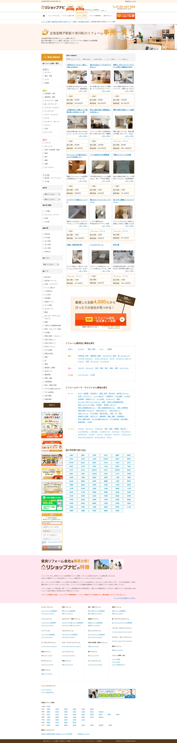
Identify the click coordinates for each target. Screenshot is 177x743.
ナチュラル (99, 429)
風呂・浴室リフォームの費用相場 (96, 611)
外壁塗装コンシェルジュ (84, 734)
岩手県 (57, 709)
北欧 (106, 429)
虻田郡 (94, 485)
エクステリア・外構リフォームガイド (71, 625)
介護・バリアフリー (84, 396)
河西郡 (129, 503)
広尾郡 (71, 507)
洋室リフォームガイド (93, 646)
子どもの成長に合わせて (100, 419)
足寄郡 (83, 507)
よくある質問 (55, 741)
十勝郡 (94, 507)
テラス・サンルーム (101, 358)
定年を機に (124, 419)
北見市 (83, 459)
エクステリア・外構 (109, 356)
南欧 (110, 429)
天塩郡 (129, 492)
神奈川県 (101, 711)
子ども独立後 (114, 419)
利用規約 (44, 542)
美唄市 (94, 462)
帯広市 (71, 459)
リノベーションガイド (46, 637)
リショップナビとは (53, 15)
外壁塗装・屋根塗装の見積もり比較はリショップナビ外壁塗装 (56, 734)
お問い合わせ (46, 741)
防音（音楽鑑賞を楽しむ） (87, 408)
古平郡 (71, 488)
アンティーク (126, 434)
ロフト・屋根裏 (83, 393)
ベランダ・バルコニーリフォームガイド (122, 632)
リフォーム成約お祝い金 (47, 692)
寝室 (111, 413)
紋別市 (71, 466)
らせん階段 (118, 396)
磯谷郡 (83, 485)
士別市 (83, 466)
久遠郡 (117, 481)
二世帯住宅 (109, 396)
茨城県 (48, 711)
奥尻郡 (94, 481)
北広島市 (94, 473)
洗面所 (109, 349)
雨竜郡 (117, 488)
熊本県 (74, 725)
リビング (81, 368)
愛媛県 (65, 722)
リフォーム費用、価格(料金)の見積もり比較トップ (56, 21)
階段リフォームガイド (117, 650)
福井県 (74, 714)
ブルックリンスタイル (85, 437)
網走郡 (117, 496)
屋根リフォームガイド (117, 613)
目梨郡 (117, 510)
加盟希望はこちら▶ (130, 1)
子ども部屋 (94, 413)
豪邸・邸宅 (103, 393)
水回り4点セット (114, 410)
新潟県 (48, 714)
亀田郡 (94, 477)
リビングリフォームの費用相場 (69, 634)
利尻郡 (106, 496)
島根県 (57, 719)
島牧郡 (129, 481)
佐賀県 (57, 725)
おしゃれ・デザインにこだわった (89, 402)
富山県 (57, 714)
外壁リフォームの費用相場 (68, 611)
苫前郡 (117, 492)
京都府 (65, 717)
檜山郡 (71, 481)
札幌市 (71, 455)
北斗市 (117, 473)
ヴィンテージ (125, 431)
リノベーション (83, 375)
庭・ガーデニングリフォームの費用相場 (122, 622)
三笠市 (106, 466)
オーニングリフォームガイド (95, 664)
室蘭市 (117, 455)
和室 (101, 368)
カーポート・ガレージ (123, 358)
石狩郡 (129, 473)
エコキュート (110, 399)
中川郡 (83, 492)
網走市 (117, 459)
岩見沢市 (106, 459)
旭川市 (106, 455)
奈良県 (91, 717)
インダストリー (105, 431)
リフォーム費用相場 (95, 15)
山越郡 (129, 477)
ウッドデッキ (104, 361)
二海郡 (117, 477)
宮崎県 (91, 725)
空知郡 (94, 488)
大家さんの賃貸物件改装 (115, 402)
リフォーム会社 (116, 662)
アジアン (81, 429)
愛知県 (117, 714)
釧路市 (129, 455)
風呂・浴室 (91, 349)
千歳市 (129, 466)
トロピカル (94, 431)
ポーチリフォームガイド (47, 664)
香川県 (57, 722)
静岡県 (109, 714)
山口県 (83, 719)
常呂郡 (71, 499)
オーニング (94, 361)
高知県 (74, 722)
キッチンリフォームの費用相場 (49, 611)
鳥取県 (48, 719)
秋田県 (74, 709)
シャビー (92, 434)
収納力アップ (90, 399)
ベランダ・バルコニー (85, 358)
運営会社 (62, 741)
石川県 (65, 714)
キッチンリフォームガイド (48, 613)
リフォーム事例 (81, 15)
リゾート (100, 434)
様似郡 (83, 503)
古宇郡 (117, 485)
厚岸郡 (117, 507)
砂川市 (83, 470)
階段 (111, 368)
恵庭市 (71, 473)
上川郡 (129, 488)
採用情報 (99, 741)
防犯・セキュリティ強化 (86, 405)
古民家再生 (120, 416)
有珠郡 (94, 499)
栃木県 (57, 711)
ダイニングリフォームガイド (95, 637)
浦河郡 (71, 503)
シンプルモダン (83, 431)
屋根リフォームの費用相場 (118, 611)
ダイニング (89, 368)
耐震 (103, 402)
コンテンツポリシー (90, 741)
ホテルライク (82, 434)
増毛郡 (94, 492)
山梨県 (83, 714)
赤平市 (129, 462)
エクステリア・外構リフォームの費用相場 (72, 622)
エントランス (124, 368)
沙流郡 (117, 499)
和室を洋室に (104, 413)
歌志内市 (94, 470)
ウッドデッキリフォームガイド (49, 646)
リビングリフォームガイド (68, 637)
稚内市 (83, 462)
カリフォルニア (100, 437)
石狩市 (106, 473)
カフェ (109, 437)
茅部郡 (106, 477)
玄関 (116, 368)
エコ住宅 (127, 396)
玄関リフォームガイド (46, 673)
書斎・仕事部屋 (122, 408)
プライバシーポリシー (53, 542)
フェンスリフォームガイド (68, 655)
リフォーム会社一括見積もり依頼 (124, 15)
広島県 (74, 719)
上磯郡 (83, 477)
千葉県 (83, 711)
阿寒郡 (71, 510)
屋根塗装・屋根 (95, 356)
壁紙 (120, 413)
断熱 (118, 399)
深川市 (106, 470)
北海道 (75, 21)
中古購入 (99, 405)
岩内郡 (106, 485)
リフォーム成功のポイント (118, 664)
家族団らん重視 (83, 416)
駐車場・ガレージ (110, 405)
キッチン (81, 349)
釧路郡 (106, 507)
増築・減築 (111, 416)
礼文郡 (94, 496)
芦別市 (106, 462)
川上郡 (129, 507)
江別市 (117, 462)
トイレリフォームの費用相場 (48, 622)
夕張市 (94, 459)
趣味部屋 (103, 416)
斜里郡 (129, 496)
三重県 (48, 717)
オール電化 (100, 399)
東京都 (91, 711)
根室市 (117, 466)
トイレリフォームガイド (47, 625)
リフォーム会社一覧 (68, 15)
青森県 (48, 709)
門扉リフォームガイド (67, 664)
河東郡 (117, 503)
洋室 (96, 368)
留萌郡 (106, 492)
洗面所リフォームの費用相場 (95, 622)
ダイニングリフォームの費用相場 (96, 634)
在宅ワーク (94, 416)
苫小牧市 (71, 462)
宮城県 (65, 709)
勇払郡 (71, 492)
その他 (92, 375)
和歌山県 (101, 717)
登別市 (129, 470)
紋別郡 (83, 499)
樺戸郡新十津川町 (84, 21)
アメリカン (115, 431)
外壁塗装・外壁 (83, 356)
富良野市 (117, 470)
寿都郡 (71, 485)
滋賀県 (57, 717)
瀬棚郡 (106, 481)
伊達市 (83, 473)
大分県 (83, 725)
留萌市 (129, 459)
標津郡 (106, 510)
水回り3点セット (101, 410)
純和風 (116, 429)
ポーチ (112, 358)
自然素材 (81, 399)
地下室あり (94, 393)
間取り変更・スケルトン (86, 410)
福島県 (91, 709)
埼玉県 (74, 711)
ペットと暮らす (98, 396)
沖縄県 (110, 725)
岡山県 (65, 719)
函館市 (83, 455)
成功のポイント (108, 15)
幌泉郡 (94, 503)
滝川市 (71, 470)
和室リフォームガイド (46, 655)
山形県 (83, 709)
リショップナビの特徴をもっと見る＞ (125, 598)
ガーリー (117, 434)
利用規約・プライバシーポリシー (75, 741)
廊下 (106, 368)
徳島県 (48, 722)
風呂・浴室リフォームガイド (95, 613)
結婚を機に (81, 422)
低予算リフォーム (123, 393)
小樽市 (94, 455)
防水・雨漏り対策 (84, 419)
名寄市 (94, 466)
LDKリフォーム (83, 413)
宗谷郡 (71, 496)
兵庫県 (83, 717)
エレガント (108, 434)
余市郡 (83, 488)
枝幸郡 (83, 496)
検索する (52, 405)
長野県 (91, 714)
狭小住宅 (112, 393)
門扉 (87, 361)
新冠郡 (129, 499)
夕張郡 (106, 488)
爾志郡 (83, 481)
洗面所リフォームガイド (94, 625)
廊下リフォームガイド (93, 655)
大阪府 (74, 717)
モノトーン (89, 429)
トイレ (101, 349)
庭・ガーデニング (124, 356)
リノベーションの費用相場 (48, 634)
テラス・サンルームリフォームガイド (71, 646)
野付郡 (94, 510)
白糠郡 (83, 510)
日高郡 (106, 503)
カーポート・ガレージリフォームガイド (122, 641)
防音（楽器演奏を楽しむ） (106, 408)
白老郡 (106, 499)
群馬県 (65, 711)
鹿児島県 (101, 725)
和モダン (124, 429)
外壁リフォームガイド (67, 613)
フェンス (81, 361)
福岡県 (48, 725)
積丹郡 (129, 485)
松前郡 (71, 477)
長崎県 (65, 725)
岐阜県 (100, 714)
